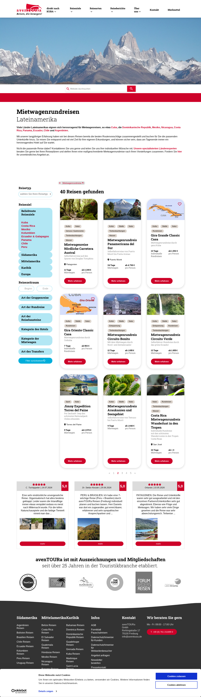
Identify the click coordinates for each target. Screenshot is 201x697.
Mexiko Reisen (49, 657)
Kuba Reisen (73, 654)
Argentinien (61, 130)
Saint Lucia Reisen (72, 667)
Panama (27, 130)
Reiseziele (75, 8)
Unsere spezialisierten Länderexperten (155, 148)
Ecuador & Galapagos (35, 236)
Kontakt (154, 9)
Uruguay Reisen (25, 663)
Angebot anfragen (100, 655)
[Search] (131, 89)
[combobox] (96, 89)
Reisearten (96, 8)
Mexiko (156, 127)
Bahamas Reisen (75, 625)
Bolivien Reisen (25, 632)
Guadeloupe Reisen (72, 643)
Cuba (114, 127)
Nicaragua (167, 127)
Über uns (136, 10)
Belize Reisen (48, 625)
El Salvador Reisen (47, 639)
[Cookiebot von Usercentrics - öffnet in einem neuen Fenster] (19, 691)
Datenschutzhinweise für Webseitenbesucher (100, 648)
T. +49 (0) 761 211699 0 (162, 632)
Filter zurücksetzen (34, 361)
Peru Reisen (23, 658)
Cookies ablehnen (176, 685)
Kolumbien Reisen (22, 652)
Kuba (24, 222)
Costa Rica (28, 225)
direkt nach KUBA (53, 10)
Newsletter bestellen (96, 661)
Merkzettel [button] (174, 9)
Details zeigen (46, 691)
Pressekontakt (98, 667)
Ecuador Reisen (25, 646)
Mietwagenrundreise (72, 183)
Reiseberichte (117, 8)
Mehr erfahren (75, 281)
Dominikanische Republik (136, 127)
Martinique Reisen (71, 660)
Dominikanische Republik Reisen (75, 635)
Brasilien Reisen (25, 637)
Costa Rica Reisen (47, 631)
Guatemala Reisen (47, 646)
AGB (93, 625)
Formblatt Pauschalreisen (99, 631)
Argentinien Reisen (23, 627)
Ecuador (38, 130)
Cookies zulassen (176, 676)
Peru (24, 246)
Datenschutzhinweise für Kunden (100, 639)
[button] (25, 523)
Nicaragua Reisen (46, 663)
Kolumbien (28, 232)
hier (180, 151)
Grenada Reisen (74, 649)
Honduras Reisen (50, 652)
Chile (46, 130)
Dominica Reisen (75, 629)
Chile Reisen (23, 642)
